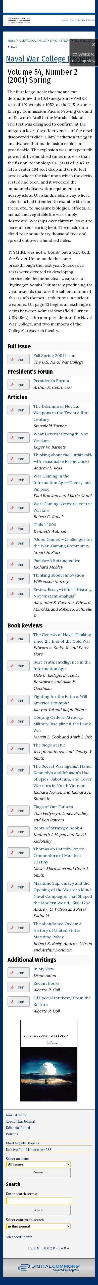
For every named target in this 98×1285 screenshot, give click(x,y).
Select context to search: (25, 1220)
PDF (21, 360)
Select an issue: (17, 1159)
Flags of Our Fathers (53, 806)
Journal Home (16, 1115)
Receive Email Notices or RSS (29, 1150)
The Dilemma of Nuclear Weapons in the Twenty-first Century (61, 413)
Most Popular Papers (22, 1143)
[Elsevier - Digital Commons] (49, 1268)
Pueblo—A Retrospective (56, 560)
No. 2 (14, 47)
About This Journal (20, 1121)
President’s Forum (51, 380)
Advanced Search (19, 1237)
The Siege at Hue (49, 745)
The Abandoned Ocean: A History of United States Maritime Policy (57, 930)
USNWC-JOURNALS (32, 40)
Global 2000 (44, 524)
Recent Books (46, 983)
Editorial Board (18, 1128)
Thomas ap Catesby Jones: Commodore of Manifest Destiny (58, 855)
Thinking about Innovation (58, 575)
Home (11, 40)
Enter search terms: (21, 1194)
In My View (43, 968)
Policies (12, 1134)
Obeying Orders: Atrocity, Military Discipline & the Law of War (63, 724)
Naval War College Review (48, 59)
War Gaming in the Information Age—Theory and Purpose (62, 482)
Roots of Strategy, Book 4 (57, 827)
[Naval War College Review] (49, 19)
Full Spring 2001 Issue (54, 355)
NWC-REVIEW (60, 40)
